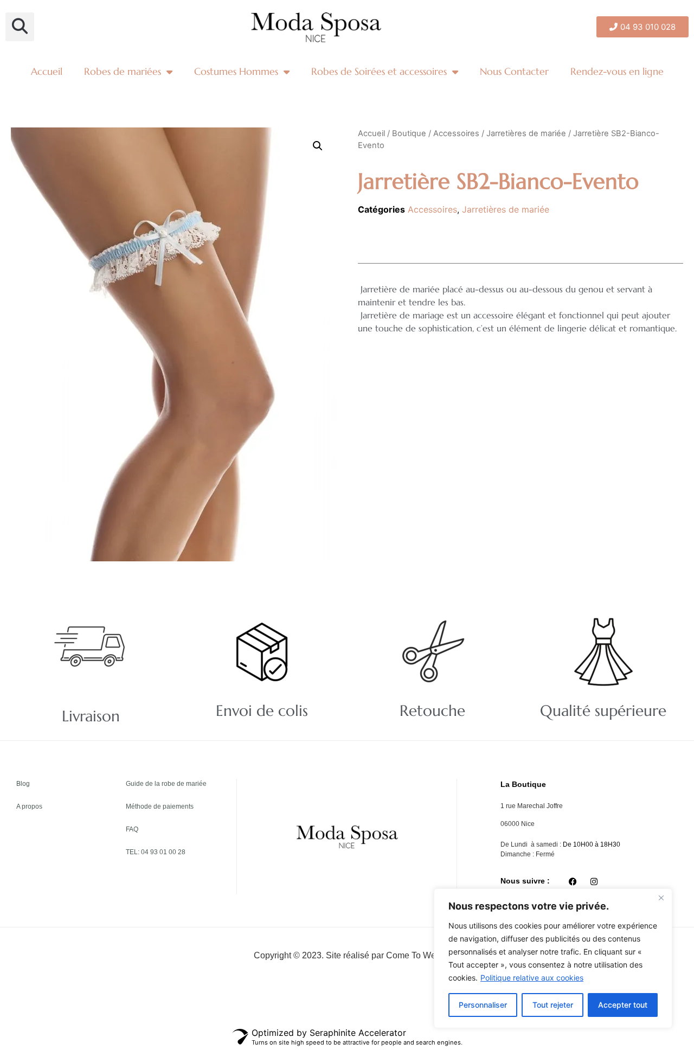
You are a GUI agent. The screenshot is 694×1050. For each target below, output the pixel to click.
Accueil (46, 71)
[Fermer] (660, 897)
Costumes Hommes (236, 71)
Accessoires (456, 133)
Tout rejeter (552, 1004)
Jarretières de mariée (526, 133)
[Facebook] (572, 881)
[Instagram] (593, 881)
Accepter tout (622, 1004)
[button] (19, 26)
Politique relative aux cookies (531, 977)
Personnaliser (483, 1004)
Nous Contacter (514, 71)
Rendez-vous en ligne (617, 71)
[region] (553, 958)
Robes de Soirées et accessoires (379, 71)
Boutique (409, 133)
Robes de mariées (122, 71)
